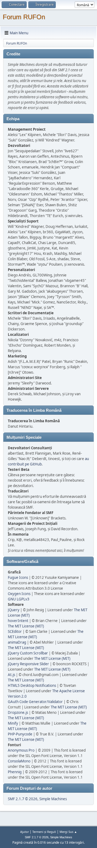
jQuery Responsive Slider (28, 663)
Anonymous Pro (21, 750)
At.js (11, 674)
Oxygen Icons (19, 593)
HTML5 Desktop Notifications (32, 685)
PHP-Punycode (20, 734)
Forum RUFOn (24, 17)
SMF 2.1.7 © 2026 (22, 798)
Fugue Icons (18, 577)
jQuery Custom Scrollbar (28, 653)
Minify (13, 723)
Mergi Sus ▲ (68, 832)
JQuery (13, 609)
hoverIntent (18, 620)
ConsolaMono (19, 761)
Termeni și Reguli (44, 832)
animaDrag (17, 642)
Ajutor (24, 832)
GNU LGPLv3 (18, 599)
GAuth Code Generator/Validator (35, 701)
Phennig (15, 771)
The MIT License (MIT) (26, 626)
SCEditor (15, 631)
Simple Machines (53, 798)
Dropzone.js (18, 712)
